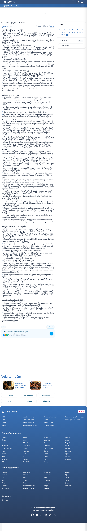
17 (75, 32)
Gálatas (25, 475)
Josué (4, 451)
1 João (67, 475)
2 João (67, 477)
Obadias (68, 437)
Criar (46, 26)
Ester (24, 454)
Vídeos (46, 420)
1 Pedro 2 (10, 395)
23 (64, 35)
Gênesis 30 (46, 401)
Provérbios (26, 462)
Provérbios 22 (28, 395)
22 (62, 35)
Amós (46, 462)
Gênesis (4, 437)
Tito (45, 477)
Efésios (25, 477)
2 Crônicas (26, 446)
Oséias (46, 456)
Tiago (46, 486)
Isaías (46, 443)
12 (62, 32)
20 (82, 32)
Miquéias (68, 443)
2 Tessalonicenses (29, 488)
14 (67, 32)
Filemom (47, 480)
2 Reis (25, 440)
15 (69, 32)
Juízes (4, 454)
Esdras (25, 448)
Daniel (46, 454)
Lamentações (48, 448)
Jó (23, 456)
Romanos (5, 486)
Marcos (4, 475)
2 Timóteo (47, 475)
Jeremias (47, 446)
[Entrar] (73, 1)
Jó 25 (9, 401)
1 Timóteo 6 (28, 401)
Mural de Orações (50, 417)
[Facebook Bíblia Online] (45, 514)
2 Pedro (67, 472)
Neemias (26, 451)
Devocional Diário (28, 420)
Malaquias (68, 459)
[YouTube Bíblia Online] (37, 514)
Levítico (4, 443)
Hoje (3, 420)
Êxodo (4, 440)
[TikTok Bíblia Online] (50, 514)
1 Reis (25, 437)
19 (80, 32)
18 (77, 32)
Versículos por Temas (30, 425)
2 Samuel (5, 462)
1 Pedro (46, 488)
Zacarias (68, 456)
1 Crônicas (26, 443)
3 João (67, 480)
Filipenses (26, 480)
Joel (45, 459)
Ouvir (39, 26)
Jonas (67, 440)
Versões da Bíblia (28, 417)
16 (72, 32)
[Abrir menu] (82, 1)
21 (59, 35)
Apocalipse (68, 486)
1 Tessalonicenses (29, 486)
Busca (4, 425)
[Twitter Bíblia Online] (54, 514)
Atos (3, 483)
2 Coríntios (26, 472)
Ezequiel (47, 451)
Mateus (4, 472)
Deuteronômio (7, 448)
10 (82, 29)
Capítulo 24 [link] (21, 22)
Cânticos (47, 440)
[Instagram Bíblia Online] (32, 514)
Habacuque (69, 448)
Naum (67, 446)
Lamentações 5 (46, 395)
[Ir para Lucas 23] (3, 327)
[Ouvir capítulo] (82, 5)
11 (59, 32)
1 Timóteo (47, 472)
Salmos (25, 459)
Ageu (67, 454)
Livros (7, 22)
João (3, 480)
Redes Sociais (48, 422)
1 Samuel (5, 459)
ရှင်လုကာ (13, 22)
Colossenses (27, 483)
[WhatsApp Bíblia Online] (41, 514)
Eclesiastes (47, 437)
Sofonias (68, 451)
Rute (3, 456)
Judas (67, 483)
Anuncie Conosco (49, 425)
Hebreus (47, 483)
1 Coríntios (5, 488)
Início (4, 417)
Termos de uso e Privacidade (74, 417)
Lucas (4, 477)
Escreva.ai (5, 500)
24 (11, 6)
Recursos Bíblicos (28, 422)
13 (64, 32)
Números (5, 446)
